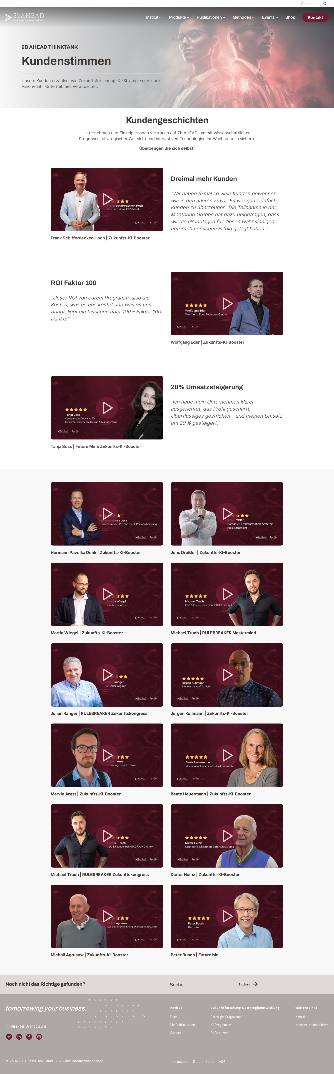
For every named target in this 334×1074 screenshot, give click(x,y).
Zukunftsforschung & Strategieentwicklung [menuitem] (245, 1007)
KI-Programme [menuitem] (221, 1025)
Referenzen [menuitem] (219, 1033)
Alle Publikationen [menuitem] (182, 1025)
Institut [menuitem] (176, 1007)
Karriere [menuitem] (175, 1033)
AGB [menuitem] (222, 1061)
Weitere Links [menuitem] (306, 1007)
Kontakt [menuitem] (301, 1017)
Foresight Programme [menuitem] (226, 1017)
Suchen (244, 984)
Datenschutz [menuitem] (203, 1061)
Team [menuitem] (173, 1017)
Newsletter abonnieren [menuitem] (312, 1025)
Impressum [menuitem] (179, 1061)
